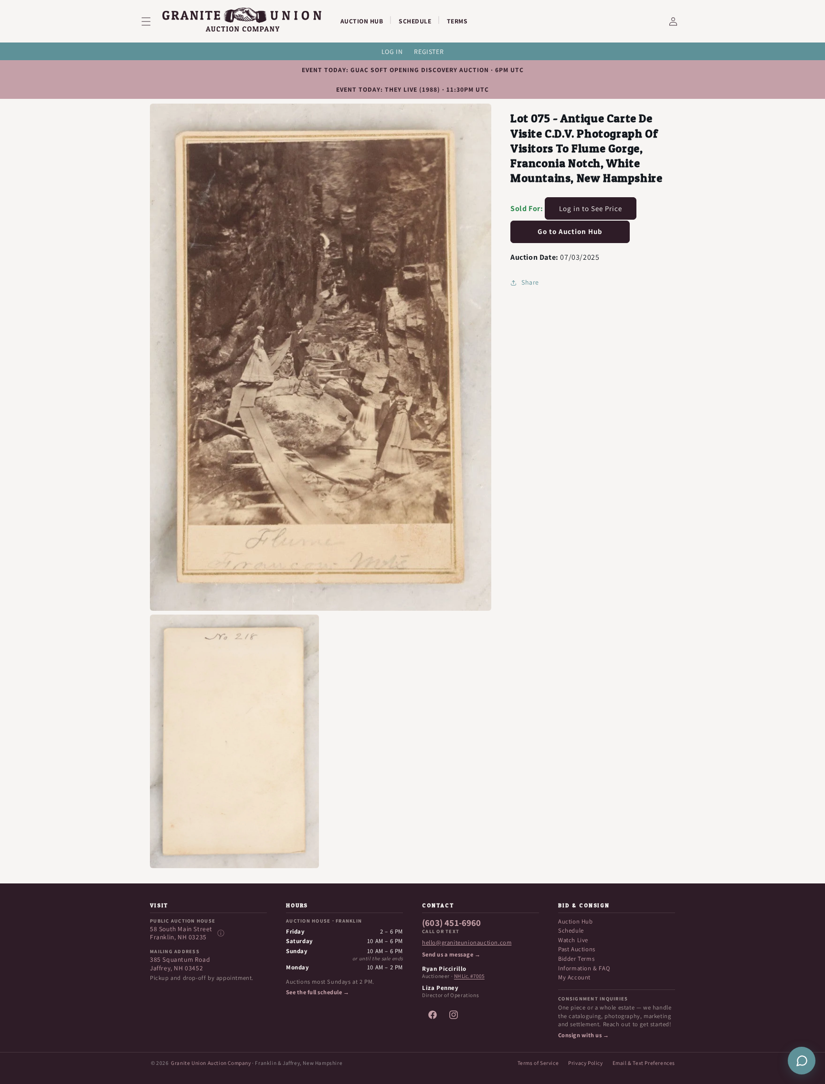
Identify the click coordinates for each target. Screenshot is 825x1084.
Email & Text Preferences (644, 1062)
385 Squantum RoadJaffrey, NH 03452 (180, 964)
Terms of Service (538, 1062)
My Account (574, 977)
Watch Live (573, 940)
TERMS (457, 21)
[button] (151, 21)
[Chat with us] (801, 1060)
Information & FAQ (584, 968)
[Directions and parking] (220, 933)
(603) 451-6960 (451, 923)
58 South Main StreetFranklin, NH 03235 (181, 933)
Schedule (571, 930)
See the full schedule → (317, 992)
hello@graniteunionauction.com (466, 942)
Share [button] (530, 282)
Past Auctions (576, 949)
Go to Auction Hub (570, 231)
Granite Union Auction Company (211, 1062)
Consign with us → (583, 1035)
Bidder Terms (576, 959)
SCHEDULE (415, 21)
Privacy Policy (585, 1062)
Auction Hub (575, 921)
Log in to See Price (590, 208)
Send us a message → (451, 954)
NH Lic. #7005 (469, 976)
